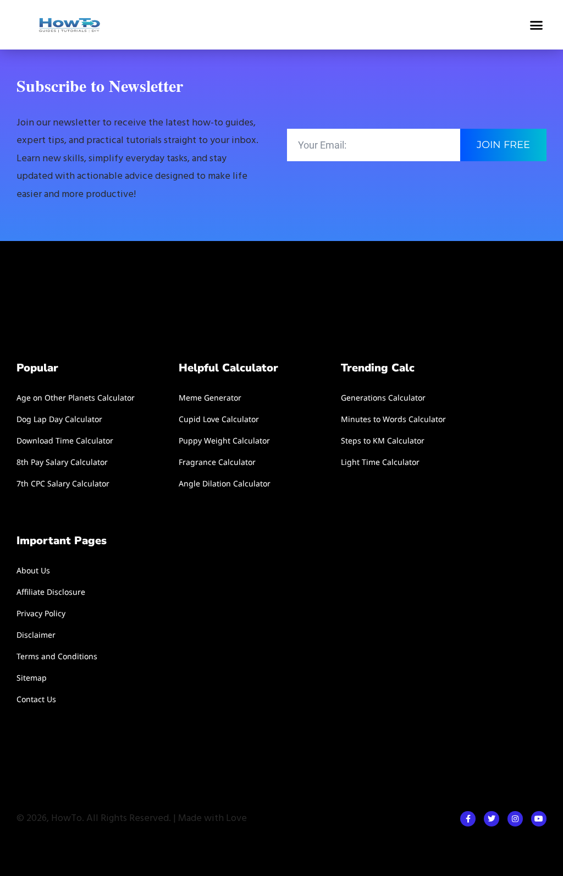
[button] (536, 24)
